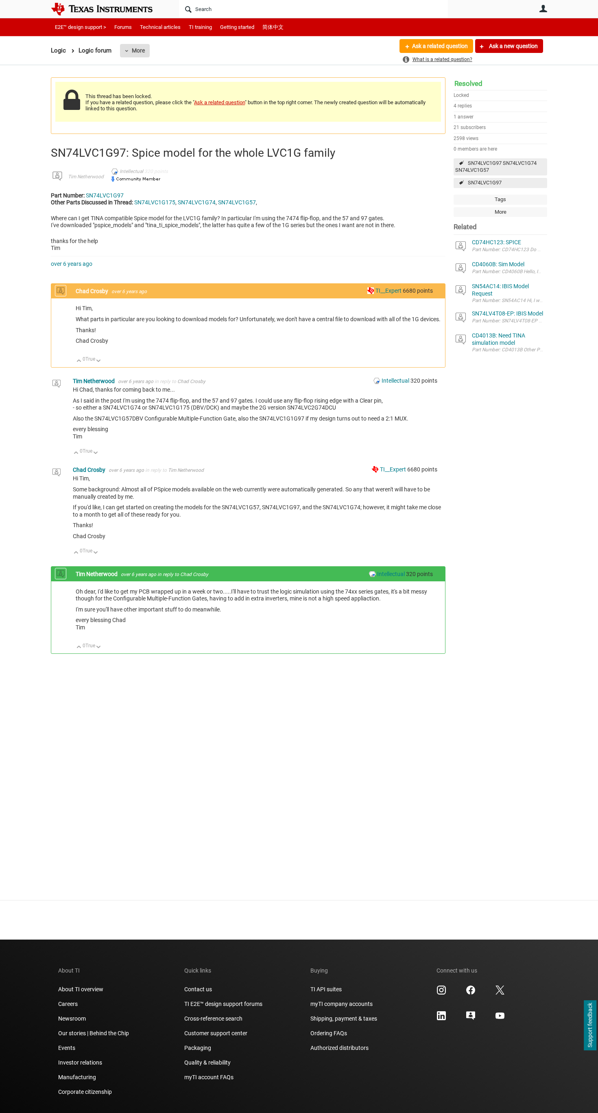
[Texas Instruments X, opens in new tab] (500, 993)
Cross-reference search (213, 1018)
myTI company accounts (341, 1004)
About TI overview (80, 989)
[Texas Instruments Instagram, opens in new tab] (441, 993)
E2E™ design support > (80, 27)
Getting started (237, 27)
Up (79, 361)
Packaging (197, 1048)
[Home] (108, 8)
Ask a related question (440, 46)
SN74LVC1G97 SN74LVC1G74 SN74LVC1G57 (496, 166)
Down (98, 361)
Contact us (198, 989)
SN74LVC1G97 (485, 183)
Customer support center (215, 1033)
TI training (200, 27)
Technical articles (160, 27)
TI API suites (326, 989)
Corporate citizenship (85, 1092)
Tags (500, 199)
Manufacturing (77, 1077)
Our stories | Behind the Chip (93, 1033)
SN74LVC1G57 (237, 202)
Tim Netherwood (86, 177)
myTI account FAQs (209, 1077)
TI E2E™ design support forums (223, 1004)
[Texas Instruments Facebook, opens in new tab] (471, 993)
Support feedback (590, 1025)
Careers (68, 1004)
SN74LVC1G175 (154, 202)
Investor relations (80, 1062)
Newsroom (72, 1018)
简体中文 (273, 27)
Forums (123, 27)
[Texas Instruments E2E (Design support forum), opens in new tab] (471, 1018)
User (543, 8)
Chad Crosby (92, 291)
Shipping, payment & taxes (343, 1018)
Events (66, 1048)
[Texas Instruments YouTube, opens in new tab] (500, 1018)
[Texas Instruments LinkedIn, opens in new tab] (441, 1018)
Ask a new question (513, 46)
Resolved (468, 83)
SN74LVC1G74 (197, 202)
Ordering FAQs (328, 1033)
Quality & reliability (207, 1062)
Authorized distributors (339, 1048)
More (138, 50)
